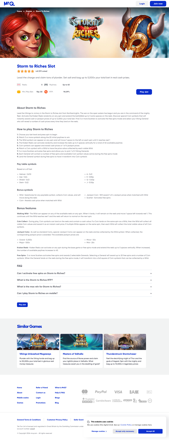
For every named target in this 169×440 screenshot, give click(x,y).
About (19, 393)
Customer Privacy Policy (57, 420)
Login (142, 3)
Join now (158, 3)
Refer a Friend (42, 387)
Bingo (57, 398)
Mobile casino (23, 398)
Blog (57, 403)
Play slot (144, 92)
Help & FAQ (60, 393)
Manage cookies (98, 431)
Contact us (40, 393)
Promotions (40, 403)
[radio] (18, 71)
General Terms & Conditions (29, 420)
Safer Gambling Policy (83, 420)
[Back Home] (9, 3)
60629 (32, 429)
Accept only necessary (125, 431)
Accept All (150, 431)
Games (20, 403)
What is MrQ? (60, 387)
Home (19, 387)
